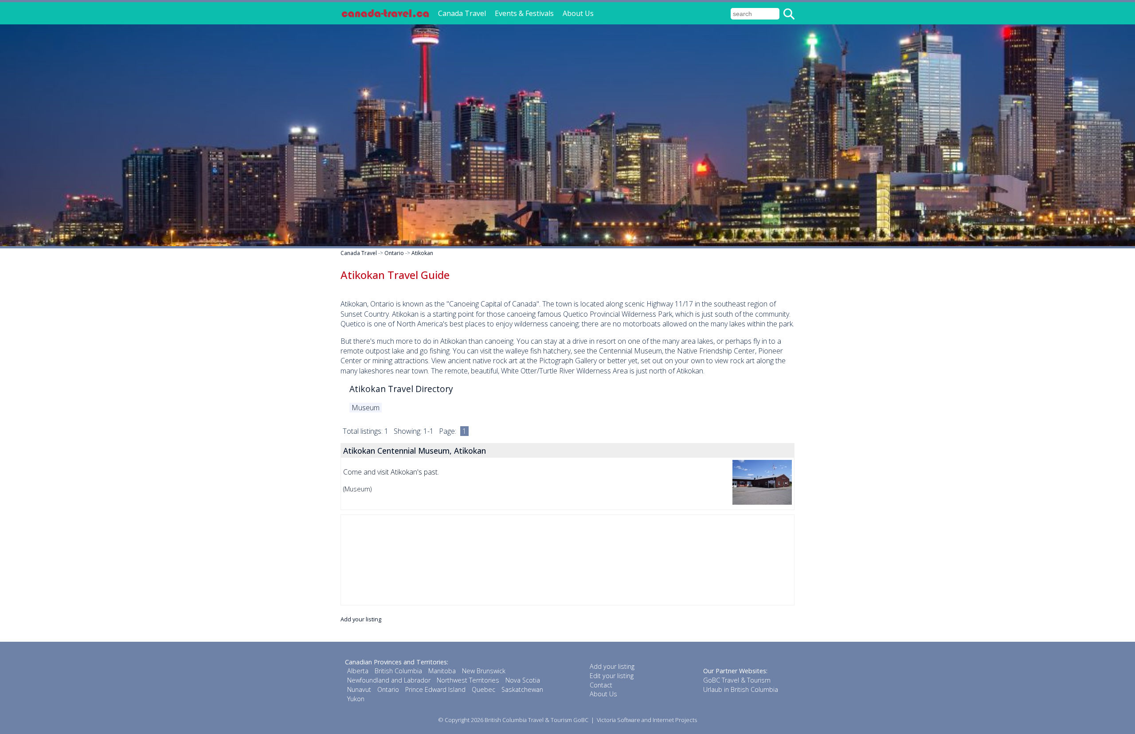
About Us (578, 13)
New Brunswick (483, 671)
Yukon (355, 699)
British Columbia (398, 671)
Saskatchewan (522, 689)
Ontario (394, 253)
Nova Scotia (522, 680)
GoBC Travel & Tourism (737, 680)
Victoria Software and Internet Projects (647, 720)
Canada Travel (462, 13)
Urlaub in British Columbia (740, 689)
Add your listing (360, 619)
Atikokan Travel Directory (401, 389)
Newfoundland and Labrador (389, 680)
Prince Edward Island (435, 689)
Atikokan (422, 253)
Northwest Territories (468, 680)
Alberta (357, 671)
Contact (601, 685)
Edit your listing (612, 675)
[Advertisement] (567, 560)
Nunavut (359, 689)
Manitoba (442, 671)
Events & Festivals (524, 13)
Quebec (483, 689)
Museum (366, 407)
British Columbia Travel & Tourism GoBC (536, 720)
